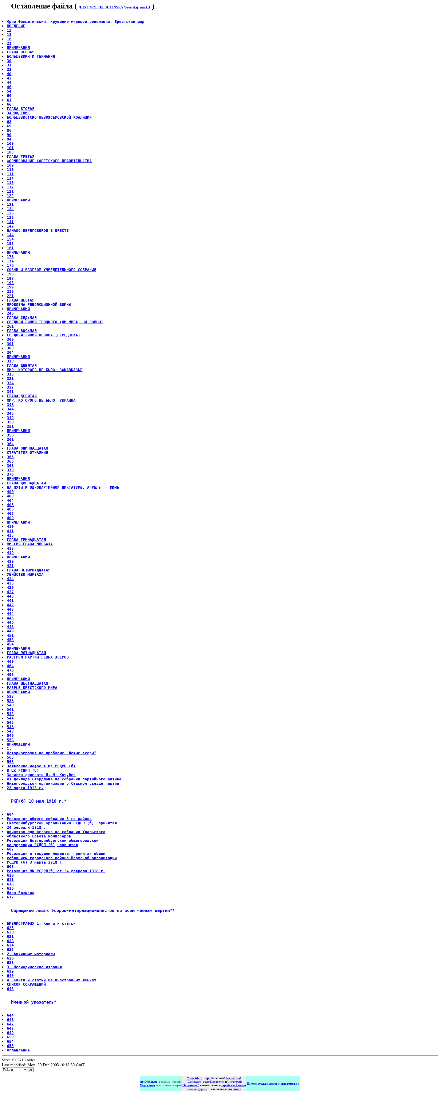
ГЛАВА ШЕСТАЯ (20, 300)
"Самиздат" (194, 1081)
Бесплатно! (233, 1078)
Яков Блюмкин (20, 893)
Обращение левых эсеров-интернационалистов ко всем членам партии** (93, 910)
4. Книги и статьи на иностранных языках (51, 980)
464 (10, 666)
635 (10, 949)
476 (10, 670)
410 (10, 526)
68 (9, 122)
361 (10, 439)
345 (10, 413)
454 (10, 644)
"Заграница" (190, 1085)
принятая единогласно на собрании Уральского (56, 832)
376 (10, 474)
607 (10, 849)
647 (10, 1024)
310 (10, 361)
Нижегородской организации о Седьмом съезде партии (63, 783)
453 (10, 640)
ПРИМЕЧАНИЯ (18, 48)
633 (10, 941)
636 (10, 958)
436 (10, 587)
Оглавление (18, 1050)
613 (10, 884)
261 (10, 326)
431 (10, 566)
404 (10, 500)
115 (10, 183)
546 (10, 727)
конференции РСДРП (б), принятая (42, 845)
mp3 (207, 1078)
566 (10, 762)
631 (10, 936)
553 (10, 740)
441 (10, 600)
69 (9, 126)
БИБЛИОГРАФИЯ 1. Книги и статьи (41, 923)
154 (10, 239)
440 (10, 596)
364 (10, 444)
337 (10, 387)
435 (10, 583)
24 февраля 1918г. (26, 827)
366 (10, 461)
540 (10, 705)
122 (10, 196)
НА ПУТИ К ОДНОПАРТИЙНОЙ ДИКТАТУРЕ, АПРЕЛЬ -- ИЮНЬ (63, 487)
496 (10, 674)
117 (10, 187)
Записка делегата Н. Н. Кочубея (41, 775)
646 (10, 1020)
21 (9, 43)
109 (10, 165)
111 (10, 174)
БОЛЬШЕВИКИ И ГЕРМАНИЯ (31, 56)
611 (10, 880)
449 (10, 631)
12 (9, 30)
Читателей (234, 1081)
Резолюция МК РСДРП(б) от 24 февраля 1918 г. (56, 871)
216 (10, 291)
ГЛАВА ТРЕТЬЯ (20, 156)
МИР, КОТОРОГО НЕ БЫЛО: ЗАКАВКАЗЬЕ (44, 370)
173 (10, 257)
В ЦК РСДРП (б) (23, 770)
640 (10, 976)
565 (10, 757)
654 (10, 1041)
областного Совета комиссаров (39, 836)
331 (10, 378)
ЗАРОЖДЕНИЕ (18, 113)
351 (10, 426)
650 (10, 1037)
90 (9, 135)
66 (9, 104)
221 (10, 296)
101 (10, 148)
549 (10, 735)
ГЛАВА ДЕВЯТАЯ (22, 365)
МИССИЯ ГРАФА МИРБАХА (30, 544)
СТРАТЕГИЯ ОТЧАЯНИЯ (27, 452)
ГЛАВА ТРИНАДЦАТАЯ (26, 540)
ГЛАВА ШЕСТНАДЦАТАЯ (27, 683)
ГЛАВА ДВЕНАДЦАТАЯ (26, 483)
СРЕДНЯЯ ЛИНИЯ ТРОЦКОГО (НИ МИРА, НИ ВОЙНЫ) (55, 322)
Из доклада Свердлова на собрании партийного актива (64, 779)
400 (10, 492)
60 (9, 95)
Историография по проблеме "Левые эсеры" (51, 753)
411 (10, 531)
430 (10, 561)
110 (10, 169)
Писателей (217, 1081)
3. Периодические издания (34, 967)
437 (10, 592)
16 (9, 39)
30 (9, 61)
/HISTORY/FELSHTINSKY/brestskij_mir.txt (114, 7)
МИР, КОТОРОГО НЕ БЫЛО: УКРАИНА (41, 400)
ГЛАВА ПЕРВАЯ (20, 52)
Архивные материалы (31, 954)
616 (10, 888)
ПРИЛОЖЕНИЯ (18, 744)
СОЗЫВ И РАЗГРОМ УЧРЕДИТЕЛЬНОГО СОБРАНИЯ (51, 270)
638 (10, 963)
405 (10, 505)
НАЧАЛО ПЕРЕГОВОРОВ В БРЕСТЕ (38, 230)
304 (10, 352)
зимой (237, 1089)
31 (9, 65)
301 (10, 344)
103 (10, 152)
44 (9, 82)
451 (10, 635)
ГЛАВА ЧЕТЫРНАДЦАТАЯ (28, 570)
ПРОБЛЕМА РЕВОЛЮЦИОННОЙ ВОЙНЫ (39, 304)
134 (10, 209)
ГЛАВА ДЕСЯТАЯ (22, 396)
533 (10, 696)
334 (10, 383)
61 (9, 100)
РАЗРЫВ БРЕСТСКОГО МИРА (32, 688)
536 (10, 701)
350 (10, 422)
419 (10, 553)
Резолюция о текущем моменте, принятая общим (56, 853)
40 (9, 74)
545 (10, 722)
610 (10, 875)
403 (10, 496)
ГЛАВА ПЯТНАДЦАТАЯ (26, 653)
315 (10, 374)
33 (9, 69)
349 (10, 418)
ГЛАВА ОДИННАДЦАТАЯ (27, 448)
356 (10, 435)
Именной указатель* (33, 1002)
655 (10, 1046)
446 (10, 622)
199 (10, 287)
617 (10, 897)
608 (10, 866)
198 (10, 283)
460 (10, 661)
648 (10, 1028)
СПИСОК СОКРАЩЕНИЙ (26, 984)
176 (10, 265)
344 (10, 409)
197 (10, 278)
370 (10, 470)
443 (10, 609)
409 (10, 518)
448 (10, 627)
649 (10, 1033)
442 (10, 605)
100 (10, 143)
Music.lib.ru (194, 1078)
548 (10, 731)
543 (10, 714)
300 (10, 339)
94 (9, 139)
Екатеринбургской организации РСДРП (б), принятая (62, 823)
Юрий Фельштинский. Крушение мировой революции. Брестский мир (75, 21)
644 (10, 1015)
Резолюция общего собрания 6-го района (49, 819)
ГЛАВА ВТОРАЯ (20, 109)
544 (10, 718)
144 (10, 235)
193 (10, 274)
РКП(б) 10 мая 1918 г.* (38, 801)
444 (10, 614)
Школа (273, 1083)
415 (10, 535)
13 (9, 35)
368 (10, 466)
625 (10, 928)
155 (10, 244)
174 (10, 261)
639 (10, 971)
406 (10, 509)
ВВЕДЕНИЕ (16, 26)
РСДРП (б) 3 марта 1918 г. (35, 862)
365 (10, 457)
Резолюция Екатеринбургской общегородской (53, 840)
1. (9, 748)
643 (10, 989)
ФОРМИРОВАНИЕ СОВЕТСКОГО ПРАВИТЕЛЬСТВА (49, 161)
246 (10, 313)
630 (10, 932)
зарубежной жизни (233, 1085)
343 (10, 405)
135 (10, 213)
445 (10, 618)
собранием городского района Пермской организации (62, 858)
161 (10, 248)
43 (9, 78)
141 (10, 222)
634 (10, 945)
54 (9, 91)
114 (10, 178)
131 (10, 204)
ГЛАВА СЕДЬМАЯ (22, 318)
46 (9, 87)
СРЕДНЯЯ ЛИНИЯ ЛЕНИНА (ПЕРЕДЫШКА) (43, 335)
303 (10, 348)
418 (10, 548)
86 (9, 130)
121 (10, 191)
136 (10, 217)
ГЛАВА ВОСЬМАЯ (22, 331)
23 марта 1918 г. (25, 788)
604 (10, 814)
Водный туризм (197, 1089)
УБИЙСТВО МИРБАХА (25, 574)
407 (10, 513)
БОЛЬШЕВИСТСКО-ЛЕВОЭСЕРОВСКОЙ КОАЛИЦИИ (49, 117)
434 (10, 579)
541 (10, 709)
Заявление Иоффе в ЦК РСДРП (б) (41, 766)
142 (10, 226)
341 (10, 392)
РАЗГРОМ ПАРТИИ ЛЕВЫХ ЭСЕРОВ (38, 657)
